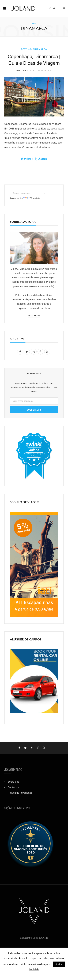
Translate (35, 198)
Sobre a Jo (13, 781)
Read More (34, 316)
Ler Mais (34, 969)
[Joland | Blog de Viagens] (23, 8)
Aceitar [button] (59, 964)
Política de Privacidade (20, 792)
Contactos (13, 787)
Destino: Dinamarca (34, 49)
